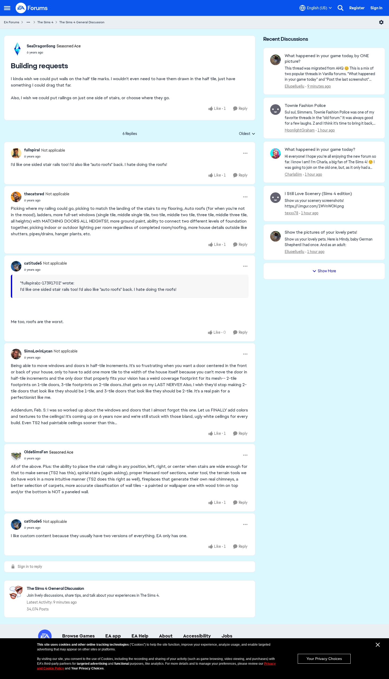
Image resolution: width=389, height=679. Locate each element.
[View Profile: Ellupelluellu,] (275, 60)
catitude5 (33, 263)
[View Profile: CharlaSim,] (275, 153)
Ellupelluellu (294, 86)
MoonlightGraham (300, 130)
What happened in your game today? (320, 149)
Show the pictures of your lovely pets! (321, 232)
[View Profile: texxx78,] (275, 197)
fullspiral (32, 150)
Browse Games (78, 636)
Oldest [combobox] (247, 134)
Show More (327, 271)
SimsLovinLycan (38, 351)
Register (357, 8)
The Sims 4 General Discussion (82, 22)
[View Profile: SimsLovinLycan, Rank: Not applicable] (16, 354)
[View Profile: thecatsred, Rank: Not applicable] (16, 197)
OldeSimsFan (36, 452)
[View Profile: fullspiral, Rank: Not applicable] (16, 153)
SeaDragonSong (41, 46)
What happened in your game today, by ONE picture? (327, 58)
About (166, 636)
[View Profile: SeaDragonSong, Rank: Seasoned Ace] (17, 49)
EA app (113, 636)
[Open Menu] (381, 22)
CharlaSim (293, 174)
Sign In (376, 8)
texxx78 (291, 213)
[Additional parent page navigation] (28, 22)
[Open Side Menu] (7, 8)
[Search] (340, 8)
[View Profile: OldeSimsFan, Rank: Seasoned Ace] (16, 455)
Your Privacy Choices (324, 659)
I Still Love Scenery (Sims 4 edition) (318, 193)
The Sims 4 (45, 22)
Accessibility (197, 636)
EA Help (140, 636)
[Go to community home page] (32, 8)
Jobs (226, 636)
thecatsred (34, 194)
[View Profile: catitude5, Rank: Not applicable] (16, 266)
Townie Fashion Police (305, 105)
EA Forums (11, 22)
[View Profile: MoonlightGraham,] (275, 109)
